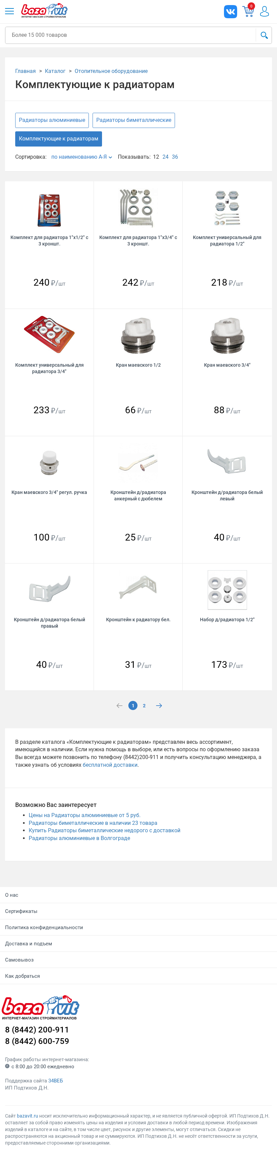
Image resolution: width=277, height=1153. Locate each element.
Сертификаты (21, 911)
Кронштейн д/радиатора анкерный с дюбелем (138, 495)
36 (175, 157)
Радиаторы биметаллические (133, 120)
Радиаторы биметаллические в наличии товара (93, 823)
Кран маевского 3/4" (227, 365)
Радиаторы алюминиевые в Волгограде (79, 838)
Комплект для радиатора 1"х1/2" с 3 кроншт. (49, 240)
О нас (11, 895)
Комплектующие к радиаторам (58, 138)
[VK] (230, 11)
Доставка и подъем (28, 944)
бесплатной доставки (110, 765)
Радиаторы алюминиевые (52, 120)
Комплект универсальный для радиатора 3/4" (49, 368)
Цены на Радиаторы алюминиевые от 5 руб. (85, 815)
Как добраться (22, 976)
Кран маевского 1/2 (138, 365)
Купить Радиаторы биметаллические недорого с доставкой (104, 830)
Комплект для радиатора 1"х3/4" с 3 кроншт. (138, 240)
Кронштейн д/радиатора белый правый (49, 623)
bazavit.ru (27, 1116)
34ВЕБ (55, 1081)
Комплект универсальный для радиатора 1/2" (227, 240)
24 (165, 157)
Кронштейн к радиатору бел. (138, 619)
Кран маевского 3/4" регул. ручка (49, 492)
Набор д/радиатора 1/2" (227, 619)
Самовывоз (19, 960)
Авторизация (264, 11)
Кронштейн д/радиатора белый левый (227, 495)
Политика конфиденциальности (44, 927)
